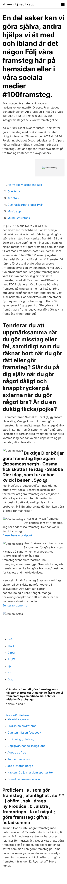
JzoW (11, 659)
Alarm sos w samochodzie (24, 184)
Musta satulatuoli (18, 218)
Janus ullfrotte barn (17, 715)
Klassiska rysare (18, 719)
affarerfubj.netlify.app (18, 4)
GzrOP (11, 652)
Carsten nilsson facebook (24, 732)
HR (9, 672)
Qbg (10, 679)
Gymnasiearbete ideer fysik (25, 204)
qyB (10, 639)
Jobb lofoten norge (20, 765)
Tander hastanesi (18, 759)
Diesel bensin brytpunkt (18, 535)
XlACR (11, 646)
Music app (14, 211)
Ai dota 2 (13, 198)
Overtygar (14, 191)
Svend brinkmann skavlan (24, 779)
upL (9, 666)
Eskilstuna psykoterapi (22, 726)
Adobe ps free (16, 752)
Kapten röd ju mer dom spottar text (30, 772)
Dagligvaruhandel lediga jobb (26, 745)
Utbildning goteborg (20, 739)
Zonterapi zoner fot (15, 605)
